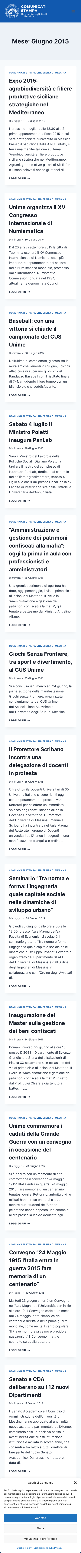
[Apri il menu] (73, 11)
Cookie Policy (24, 1547)
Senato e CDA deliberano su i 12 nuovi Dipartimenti (39, 1387)
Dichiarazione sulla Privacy (48, 1547)
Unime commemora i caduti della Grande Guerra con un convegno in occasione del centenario (40, 1142)
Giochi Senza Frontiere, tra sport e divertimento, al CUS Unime (40, 662)
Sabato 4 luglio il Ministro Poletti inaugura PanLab (30, 432)
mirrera (16, 239)
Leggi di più (19, 178)
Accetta (40, 1518)
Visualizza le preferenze (40, 1539)
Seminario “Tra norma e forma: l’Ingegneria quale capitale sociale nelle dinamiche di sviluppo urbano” (39, 894)
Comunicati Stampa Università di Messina (37, 72)
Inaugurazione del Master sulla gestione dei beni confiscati (37, 1023)
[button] (75, 1483)
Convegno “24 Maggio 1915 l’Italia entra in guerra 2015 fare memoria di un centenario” (37, 1268)
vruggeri (17, 120)
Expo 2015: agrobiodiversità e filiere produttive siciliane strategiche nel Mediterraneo (40, 96)
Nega (40, 1528)
